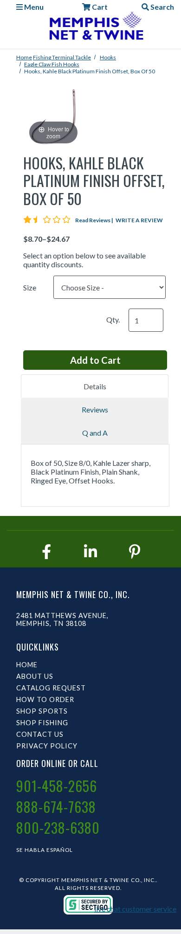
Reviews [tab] (95, 409)
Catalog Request (51, 688)
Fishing (42, 57)
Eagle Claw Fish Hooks (51, 64)
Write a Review (139, 220)
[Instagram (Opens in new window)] (90, 551)
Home (24, 57)
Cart (99, 6)
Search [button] (161, 6)
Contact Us (40, 734)
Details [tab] (95, 386)
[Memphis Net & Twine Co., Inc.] (95, 27)
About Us (34, 676)
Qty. (113, 319)
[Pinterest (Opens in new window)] (134, 551)
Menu (33, 6)
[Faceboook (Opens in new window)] (46, 551)
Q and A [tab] (95, 432)
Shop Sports (42, 711)
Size (29, 287)
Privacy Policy (47, 746)
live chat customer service (135, 908)
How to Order (45, 699)
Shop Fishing (42, 723)
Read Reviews (94, 220)
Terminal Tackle (71, 57)
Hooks (108, 57)
